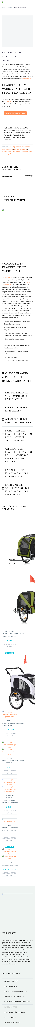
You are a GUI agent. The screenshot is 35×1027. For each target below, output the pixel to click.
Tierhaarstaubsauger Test (14, 996)
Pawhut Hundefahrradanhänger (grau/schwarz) (13, 723)
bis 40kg (9, 7)
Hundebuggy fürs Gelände (14, 1012)
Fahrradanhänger (26, 78)
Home (3, 7)
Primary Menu (31, 2)
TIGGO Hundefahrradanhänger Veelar (13, 760)
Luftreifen (24, 151)
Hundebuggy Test (11, 986)
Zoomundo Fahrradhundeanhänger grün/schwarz (13, 634)
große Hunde (23, 149)
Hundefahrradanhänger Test (15, 991)
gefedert (16, 149)
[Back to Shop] (30, 52)
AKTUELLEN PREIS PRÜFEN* (15, 113)
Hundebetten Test (11, 981)
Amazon (10, 101)
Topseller (9, 154)
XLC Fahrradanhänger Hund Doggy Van (10, 827)
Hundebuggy (6, 151)
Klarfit (18, 151)
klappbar (12, 151)
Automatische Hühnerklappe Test (17, 1002)
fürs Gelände (9, 149)
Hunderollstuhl (10, 1007)
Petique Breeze (10, 1017)
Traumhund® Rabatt (12, 1022)
